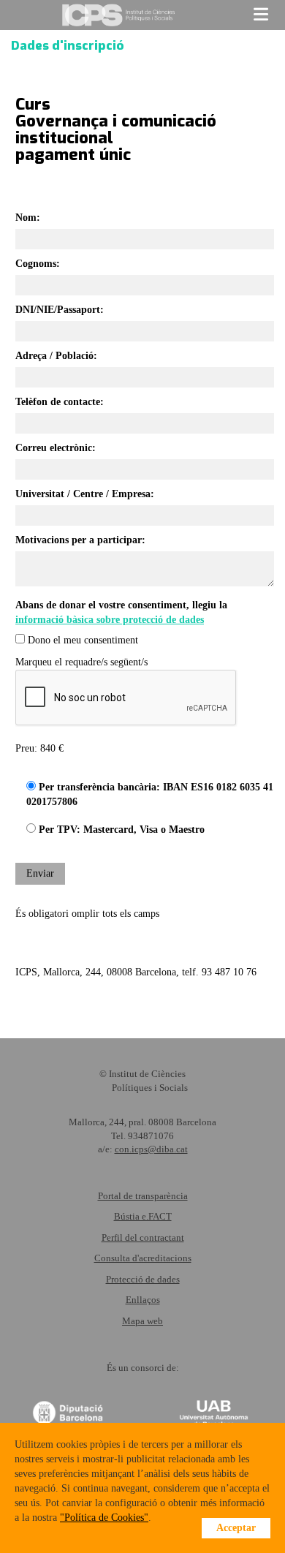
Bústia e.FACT (143, 1216)
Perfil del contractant (143, 1237)
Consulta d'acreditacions (142, 1257)
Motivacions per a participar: (80, 539)
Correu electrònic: (55, 447)
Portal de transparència (143, 1195)
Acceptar (236, 1527)
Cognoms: (37, 263)
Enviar (40, 873)
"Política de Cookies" (104, 1517)
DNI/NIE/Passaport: (59, 309)
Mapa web (142, 1320)
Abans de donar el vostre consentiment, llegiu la (121, 612)
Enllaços (143, 1299)
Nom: (27, 217)
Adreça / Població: (56, 355)
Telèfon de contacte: (59, 401)
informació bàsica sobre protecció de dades (109, 619)
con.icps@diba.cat (151, 1149)
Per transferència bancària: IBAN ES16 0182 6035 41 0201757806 (149, 794)
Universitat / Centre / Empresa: (84, 493)
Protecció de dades (143, 1279)
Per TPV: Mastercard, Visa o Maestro (120, 829)
